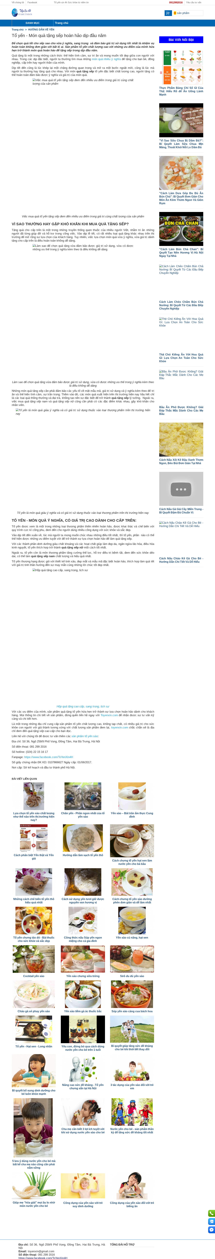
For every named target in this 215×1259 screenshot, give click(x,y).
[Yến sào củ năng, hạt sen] (132, 920)
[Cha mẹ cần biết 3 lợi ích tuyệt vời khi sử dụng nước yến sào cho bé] (83, 1112)
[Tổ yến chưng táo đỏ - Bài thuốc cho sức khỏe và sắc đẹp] (34, 920)
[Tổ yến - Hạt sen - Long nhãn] (34, 1029)
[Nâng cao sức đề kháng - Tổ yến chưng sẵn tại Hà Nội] (83, 1068)
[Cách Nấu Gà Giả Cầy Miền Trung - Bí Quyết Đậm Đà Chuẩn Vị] (181, 489)
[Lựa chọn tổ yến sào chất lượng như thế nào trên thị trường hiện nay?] (34, 796)
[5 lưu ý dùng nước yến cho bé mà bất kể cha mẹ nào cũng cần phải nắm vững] (34, 1128)
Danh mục (33, 23)
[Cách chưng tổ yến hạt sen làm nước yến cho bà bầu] (132, 840)
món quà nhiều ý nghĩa (106, 59)
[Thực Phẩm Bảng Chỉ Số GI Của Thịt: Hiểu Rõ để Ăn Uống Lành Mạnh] (181, 68)
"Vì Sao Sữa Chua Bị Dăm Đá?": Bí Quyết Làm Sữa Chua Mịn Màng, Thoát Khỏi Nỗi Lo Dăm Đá (181, 144)
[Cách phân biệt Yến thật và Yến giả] (34, 838)
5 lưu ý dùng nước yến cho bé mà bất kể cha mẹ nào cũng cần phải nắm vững (33, 1164)
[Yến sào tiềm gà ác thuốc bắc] (83, 994)
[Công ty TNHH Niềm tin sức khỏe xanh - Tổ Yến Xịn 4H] (22, 12)
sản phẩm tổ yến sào (85, 736)
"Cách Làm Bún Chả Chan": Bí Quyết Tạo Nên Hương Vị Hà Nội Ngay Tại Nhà (181, 252)
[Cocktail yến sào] (34, 959)
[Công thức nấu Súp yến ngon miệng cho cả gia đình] (83, 920)
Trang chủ (18, 29)
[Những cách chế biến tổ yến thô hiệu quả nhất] (34, 882)
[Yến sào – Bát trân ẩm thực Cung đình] (132, 796)
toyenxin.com (119, 727)
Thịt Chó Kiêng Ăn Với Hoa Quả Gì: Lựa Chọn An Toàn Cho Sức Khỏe (181, 358)
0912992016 (176, 2)
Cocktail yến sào (33, 976)
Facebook (32, 2)
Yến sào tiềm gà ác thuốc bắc (83, 1011)
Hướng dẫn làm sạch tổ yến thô (83, 855)
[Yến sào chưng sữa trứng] (83, 959)
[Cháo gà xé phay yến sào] (34, 994)
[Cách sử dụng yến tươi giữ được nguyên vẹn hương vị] (83, 882)
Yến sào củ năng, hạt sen (132, 937)
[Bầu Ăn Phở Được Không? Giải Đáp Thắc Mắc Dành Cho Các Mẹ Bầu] (181, 387)
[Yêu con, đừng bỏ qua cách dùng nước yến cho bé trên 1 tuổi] (83, 1029)
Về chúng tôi (18, 2)
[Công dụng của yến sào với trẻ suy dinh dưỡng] (83, 1186)
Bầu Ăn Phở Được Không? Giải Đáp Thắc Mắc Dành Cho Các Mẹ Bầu (181, 410)
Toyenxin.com (109, 715)
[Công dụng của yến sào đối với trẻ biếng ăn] (132, 1186)
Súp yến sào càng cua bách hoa (132, 1011)
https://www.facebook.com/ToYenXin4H (48, 757)
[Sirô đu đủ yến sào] (132, 959)
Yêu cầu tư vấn (193, 2)
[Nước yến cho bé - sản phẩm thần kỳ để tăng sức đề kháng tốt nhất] (132, 1112)
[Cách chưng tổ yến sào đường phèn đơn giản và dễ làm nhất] (132, 882)
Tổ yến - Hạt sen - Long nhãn (33, 1046)
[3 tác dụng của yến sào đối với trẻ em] (132, 1068)
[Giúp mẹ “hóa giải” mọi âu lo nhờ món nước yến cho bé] (34, 1185)
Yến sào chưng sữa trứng (83, 976)
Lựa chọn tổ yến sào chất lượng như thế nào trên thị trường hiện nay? (33, 816)
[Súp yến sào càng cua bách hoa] (132, 994)
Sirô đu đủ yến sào (132, 976)
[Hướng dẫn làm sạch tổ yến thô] (83, 838)
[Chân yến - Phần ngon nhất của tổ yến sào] (83, 796)
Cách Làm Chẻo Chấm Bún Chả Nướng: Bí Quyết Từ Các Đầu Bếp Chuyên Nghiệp (181, 305)
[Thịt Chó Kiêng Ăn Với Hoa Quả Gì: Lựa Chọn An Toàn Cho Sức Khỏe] (181, 334)
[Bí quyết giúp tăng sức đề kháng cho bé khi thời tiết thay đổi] (132, 1029)
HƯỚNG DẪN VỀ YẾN (41, 29)
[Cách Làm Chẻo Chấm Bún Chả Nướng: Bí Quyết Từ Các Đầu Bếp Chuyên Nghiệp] (181, 282)
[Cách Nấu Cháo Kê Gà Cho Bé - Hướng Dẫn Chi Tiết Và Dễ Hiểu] (181, 538)
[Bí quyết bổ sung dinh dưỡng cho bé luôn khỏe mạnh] (34, 1070)
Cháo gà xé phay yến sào (34, 1011)
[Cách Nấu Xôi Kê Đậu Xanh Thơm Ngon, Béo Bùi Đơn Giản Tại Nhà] (181, 440)
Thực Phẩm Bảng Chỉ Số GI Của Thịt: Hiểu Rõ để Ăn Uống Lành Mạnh (181, 91)
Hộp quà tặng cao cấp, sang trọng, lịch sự (83, 706)
